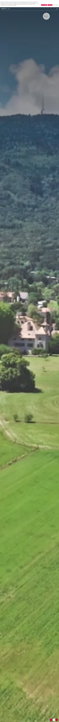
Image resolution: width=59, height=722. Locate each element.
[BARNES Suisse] (5, 9)
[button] (57, 8)
